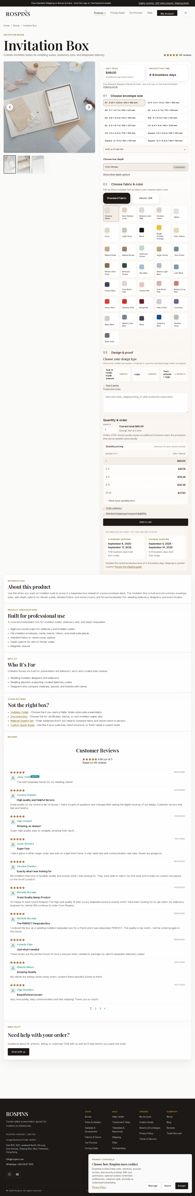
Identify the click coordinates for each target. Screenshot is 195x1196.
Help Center (118, 1116)
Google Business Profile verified (21, 1140)
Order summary (114, 508)
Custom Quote (146, 1122)
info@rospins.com (15, 1159)
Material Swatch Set (22, 720)
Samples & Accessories (91, 1130)
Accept (182, 1185)
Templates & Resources (118, 1130)
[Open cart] (185, 13)
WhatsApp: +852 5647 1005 (19, 1164)
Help (149, 12)
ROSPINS (17, 1114)
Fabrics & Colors (93, 1137)
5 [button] (100, 1008)
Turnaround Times (121, 1122)
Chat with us (18, 1051)
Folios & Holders (93, 1122)
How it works (112, 385)
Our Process (135, 12)
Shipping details (110, 87)
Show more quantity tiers (121, 500)
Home (6, 25)
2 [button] (95, 1008)
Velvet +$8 (145, 198)
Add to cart (146, 522)
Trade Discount (174, 1133)
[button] (171, 55)
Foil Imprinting (118, 1148)
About (169, 1116)
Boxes (16, 25)
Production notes (112, 389)
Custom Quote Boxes (23, 725)
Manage (153, 1185)
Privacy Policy (146, 1133)
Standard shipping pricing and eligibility (126, 513)
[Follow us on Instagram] (9, 1174)
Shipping (116, 1137)
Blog (169, 1122)
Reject (167, 1185)
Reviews (171, 1128)
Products (98, 13)
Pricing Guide (118, 12)
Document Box (19, 716)
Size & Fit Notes (114, 149)
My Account (167, 13)
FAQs (114, 1142)
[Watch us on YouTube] (17, 1174)
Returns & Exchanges (149, 1128)
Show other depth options (116, 174)
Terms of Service (147, 1139)
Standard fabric (116, 198)
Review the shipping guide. (128, 566)
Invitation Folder (20, 712)
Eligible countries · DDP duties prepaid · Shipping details (164, 3)
